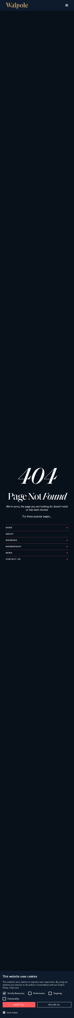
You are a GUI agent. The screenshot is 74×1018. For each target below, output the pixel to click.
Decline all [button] (54, 1004)
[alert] (37, 994)
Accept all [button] (19, 1004)
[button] (66, 5)
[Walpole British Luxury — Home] (17, 5)
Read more (14, 987)
